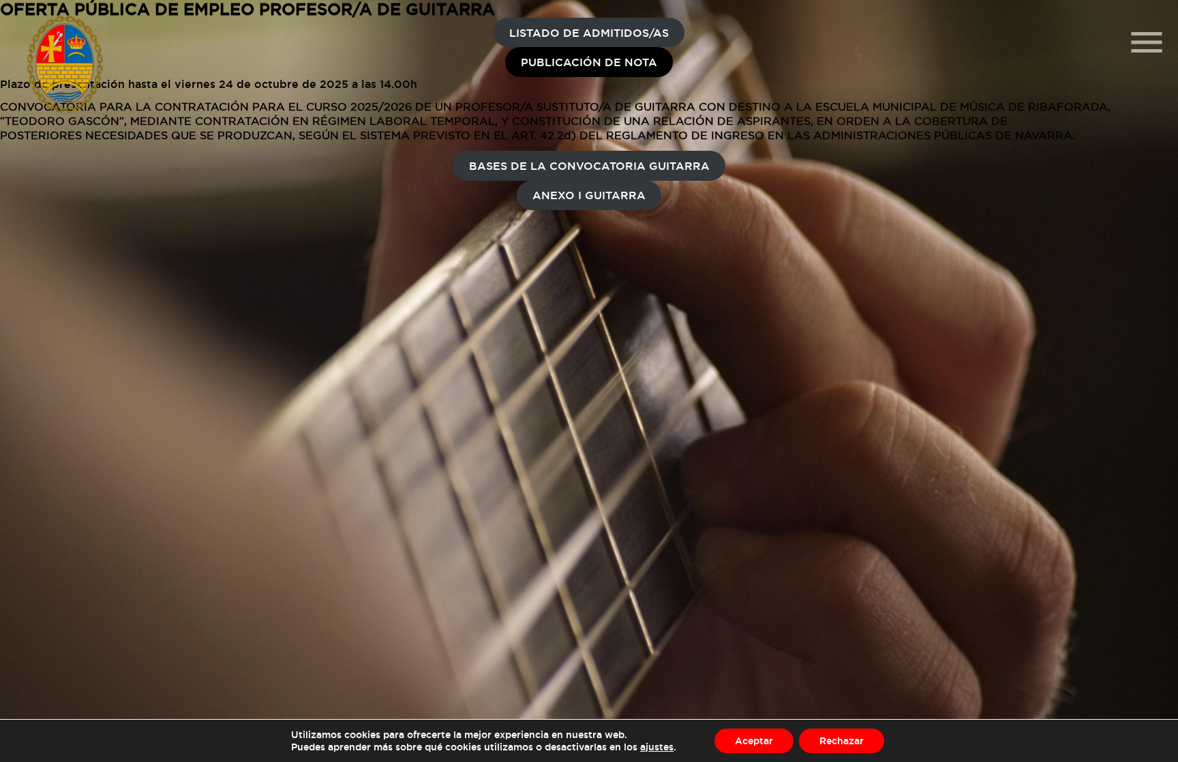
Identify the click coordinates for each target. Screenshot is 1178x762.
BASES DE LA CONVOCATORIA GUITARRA (589, 166)
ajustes (657, 747)
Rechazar (841, 740)
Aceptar (754, 740)
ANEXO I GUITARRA (589, 195)
